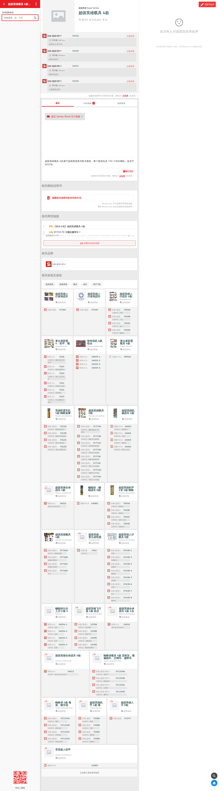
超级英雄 (49, 284)
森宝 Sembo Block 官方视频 (65, 116)
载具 (75, 284)
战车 (85, 284)
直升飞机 (97, 284)
